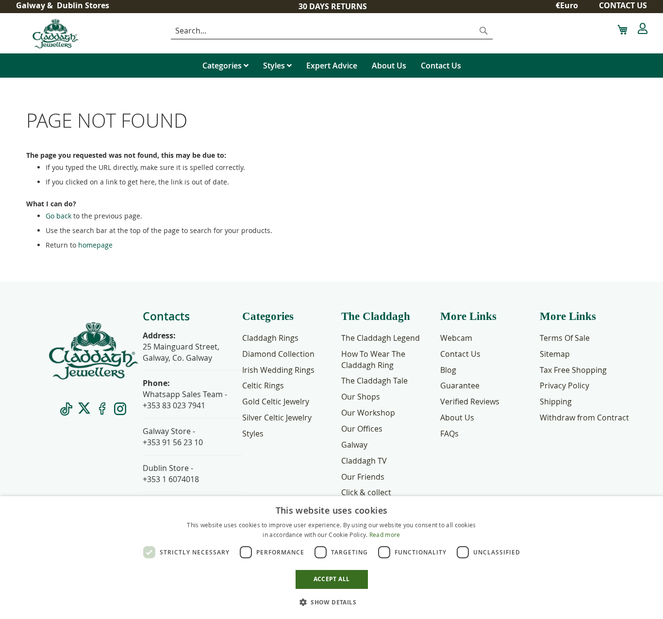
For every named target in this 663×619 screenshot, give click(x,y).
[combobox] (332, 31)
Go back (58, 215)
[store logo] (86, 33)
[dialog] (331, 557)
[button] (570, 5)
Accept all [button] (332, 579)
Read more (384, 534)
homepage (95, 245)
